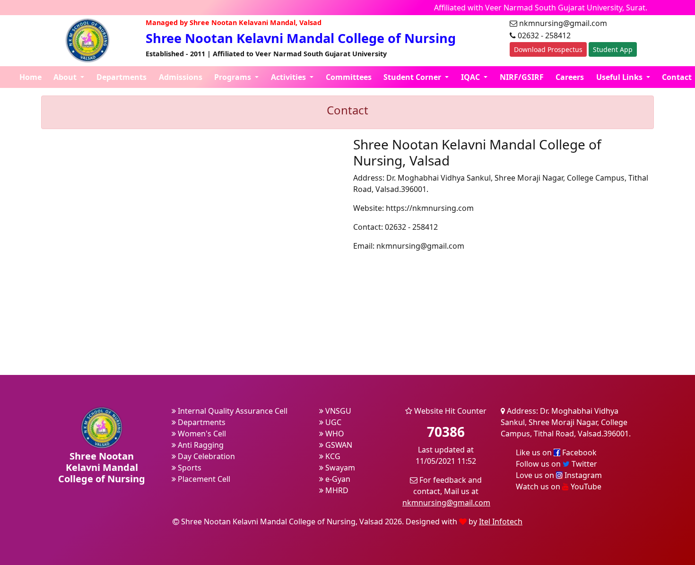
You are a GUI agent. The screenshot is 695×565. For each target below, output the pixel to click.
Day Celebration (205, 456)
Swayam (339, 467)
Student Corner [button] (413, 77)
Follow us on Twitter (556, 464)
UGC (332, 422)
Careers (570, 77)
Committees (349, 77)
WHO (333, 433)
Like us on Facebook (556, 452)
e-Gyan (336, 479)
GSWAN (337, 445)
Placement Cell (203, 479)
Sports (188, 467)
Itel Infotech (500, 521)
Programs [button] (233, 77)
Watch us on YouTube (558, 486)
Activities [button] (289, 77)
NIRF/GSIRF (522, 77)
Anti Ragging (200, 445)
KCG (331, 456)
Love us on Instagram (559, 475)
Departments (121, 77)
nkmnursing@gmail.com (446, 502)
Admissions (180, 77)
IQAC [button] (471, 77)
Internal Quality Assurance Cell (231, 411)
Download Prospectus (548, 49)
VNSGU (337, 411)
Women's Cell (201, 433)
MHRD (335, 490)
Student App (613, 49)
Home (30, 77)
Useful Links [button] (620, 77)
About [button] (65, 77)
